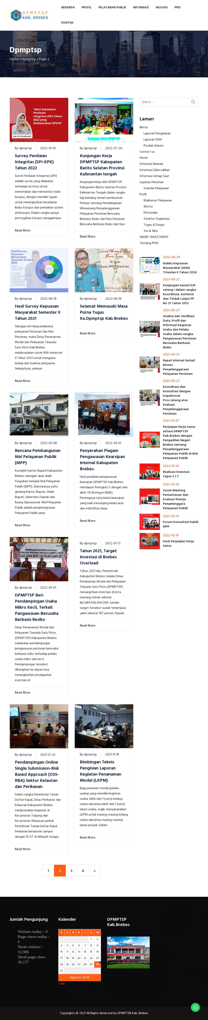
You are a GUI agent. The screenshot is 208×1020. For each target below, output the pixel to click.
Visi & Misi (151, 231)
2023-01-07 (171, 421)
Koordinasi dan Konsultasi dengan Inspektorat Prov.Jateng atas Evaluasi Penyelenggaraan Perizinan (177, 400)
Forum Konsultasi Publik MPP (180, 524)
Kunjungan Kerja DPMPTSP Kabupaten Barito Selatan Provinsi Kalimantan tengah (102, 165)
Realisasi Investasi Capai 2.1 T (176, 474)
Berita (144, 127)
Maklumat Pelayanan (158, 200)
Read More (22, 230)
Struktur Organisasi (157, 219)
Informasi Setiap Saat (154, 176)
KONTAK (67, 22)
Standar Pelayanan (156, 188)
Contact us (147, 152)
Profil (143, 194)
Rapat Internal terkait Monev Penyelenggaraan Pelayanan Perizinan (179, 367)
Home (144, 158)
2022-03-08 (48, 443)
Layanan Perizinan (152, 182)
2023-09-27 (171, 279)
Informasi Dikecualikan (155, 170)
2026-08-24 (171, 257)
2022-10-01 (48, 148)
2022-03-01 (113, 443)
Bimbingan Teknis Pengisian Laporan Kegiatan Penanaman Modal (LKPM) (100, 771)
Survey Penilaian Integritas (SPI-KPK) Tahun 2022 (34, 162)
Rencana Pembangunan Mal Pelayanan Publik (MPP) (38, 457)
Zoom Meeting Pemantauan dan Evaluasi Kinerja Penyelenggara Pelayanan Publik (175, 499)
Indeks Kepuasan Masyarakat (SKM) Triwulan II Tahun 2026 (180, 268)
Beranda (68, 7)
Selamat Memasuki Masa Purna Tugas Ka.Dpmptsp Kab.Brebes (104, 313)
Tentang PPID (149, 243)
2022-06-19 (48, 298)
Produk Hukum (153, 145)
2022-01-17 (113, 543)
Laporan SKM (153, 139)
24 (61, 964)
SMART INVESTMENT (154, 237)
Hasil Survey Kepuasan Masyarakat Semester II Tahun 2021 (37, 313)
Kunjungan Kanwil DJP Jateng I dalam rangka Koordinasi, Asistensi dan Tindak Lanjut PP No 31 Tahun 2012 (179, 294)
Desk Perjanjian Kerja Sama (178, 544)
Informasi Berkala (151, 164)
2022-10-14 (171, 466)
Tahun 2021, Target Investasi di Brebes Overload (98, 557)
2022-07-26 (113, 148)
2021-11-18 (112, 754)
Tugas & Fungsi (154, 225)
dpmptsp (25, 148)
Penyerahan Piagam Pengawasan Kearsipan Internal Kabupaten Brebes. (102, 460)
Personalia (150, 212)
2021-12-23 (47, 754)
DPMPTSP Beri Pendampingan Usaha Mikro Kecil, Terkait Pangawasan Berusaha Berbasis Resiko (36, 607)
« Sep (61, 983)
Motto (148, 206)
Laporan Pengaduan (157, 133)
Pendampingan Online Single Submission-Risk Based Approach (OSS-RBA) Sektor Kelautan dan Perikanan (37, 775)
